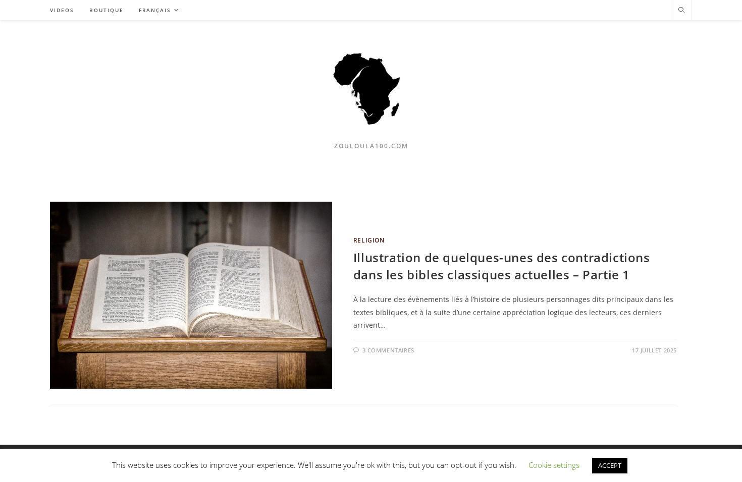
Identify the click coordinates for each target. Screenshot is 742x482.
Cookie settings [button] (553, 465)
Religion (369, 240)
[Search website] (681, 10)
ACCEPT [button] (609, 465)
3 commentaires (388, 350)
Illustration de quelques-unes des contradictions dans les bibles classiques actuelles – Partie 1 (501, 266)
